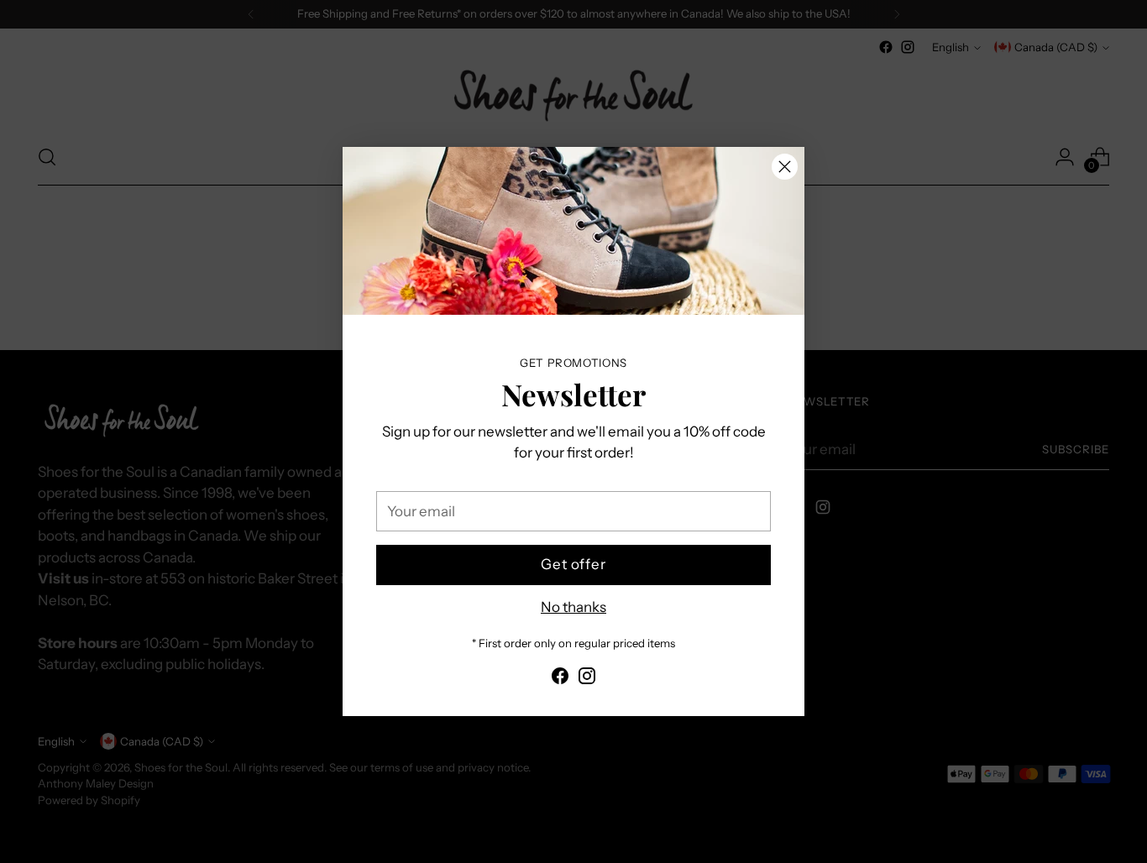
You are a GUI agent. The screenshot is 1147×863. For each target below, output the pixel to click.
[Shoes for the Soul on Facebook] (560, 679)
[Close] (785, 167)
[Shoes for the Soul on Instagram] (587, 679)
